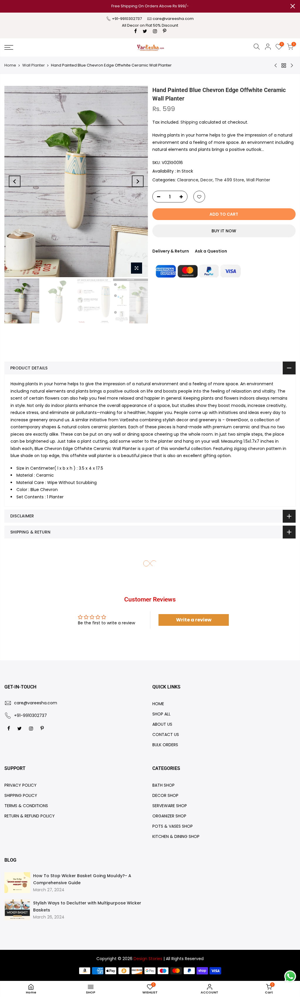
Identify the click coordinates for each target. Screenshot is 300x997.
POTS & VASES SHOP (172, 826)
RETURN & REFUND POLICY (29, 816)
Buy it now (224, 231)
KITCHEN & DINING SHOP (176, 836)
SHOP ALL (161, 714)
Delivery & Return (170, 251)
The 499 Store (229, 180)
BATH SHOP (163, 785)
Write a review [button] (194, 619)
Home (10, 65)
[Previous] (15, 181)
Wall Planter (33, 65)
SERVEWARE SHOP (169, 806)
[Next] (138, 181)
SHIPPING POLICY (20, 795)
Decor (206, 180)
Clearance (187, 180)
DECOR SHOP (165, 795)
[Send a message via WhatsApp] (290, 976)
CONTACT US (165, 734)
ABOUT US (162, 724)
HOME (158, 704)
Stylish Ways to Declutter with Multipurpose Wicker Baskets (87, 906)
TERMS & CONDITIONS (26, 806)
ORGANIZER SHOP (169, 816)
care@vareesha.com (173, 18)
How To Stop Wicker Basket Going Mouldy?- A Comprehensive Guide (82, 879)
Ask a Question (211, 251)
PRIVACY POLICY (20, 785)
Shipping (189, 122)
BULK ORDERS (165, 745)
